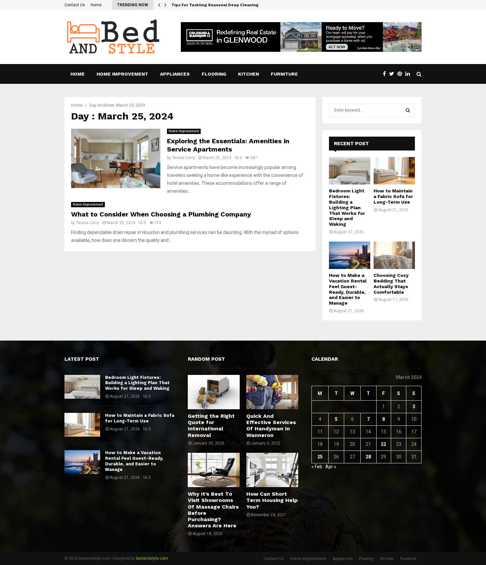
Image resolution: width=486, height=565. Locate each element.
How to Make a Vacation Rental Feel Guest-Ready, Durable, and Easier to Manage (348, 289)
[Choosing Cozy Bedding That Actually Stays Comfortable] (394, 255)
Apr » (330, 466)
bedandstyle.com (152, 558)
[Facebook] (386, 74)
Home (96, 5)
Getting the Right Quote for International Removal (211, 425)
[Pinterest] (401, 74)
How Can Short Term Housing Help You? (272, 500)
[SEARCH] (408, 110)
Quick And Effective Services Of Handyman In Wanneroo (271, 425)
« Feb (316, 466)
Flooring (214, 74)
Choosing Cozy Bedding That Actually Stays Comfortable (391, 283)
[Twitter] (393, 74)
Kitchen (248, 74)
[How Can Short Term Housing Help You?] (272, 470)
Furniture (284, 74)
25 (320, 456)
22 (383, 444)
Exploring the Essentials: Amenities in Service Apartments (228, 145)
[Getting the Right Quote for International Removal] (214, 392)
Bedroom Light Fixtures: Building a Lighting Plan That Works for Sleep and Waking (347, 207)
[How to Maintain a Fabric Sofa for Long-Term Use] (394, 170)
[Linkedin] (409, 74)
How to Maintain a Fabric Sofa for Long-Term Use (393, 196)
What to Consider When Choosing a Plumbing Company (161, 214)
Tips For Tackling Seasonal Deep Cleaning (219, 5)
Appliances (175, 74)
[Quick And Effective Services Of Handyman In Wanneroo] (272, 392)
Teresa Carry (183, 157)
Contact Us (74, 5)
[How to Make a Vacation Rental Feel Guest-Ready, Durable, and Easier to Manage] (349, 255)
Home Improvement (122, 74)
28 (368, 456)
